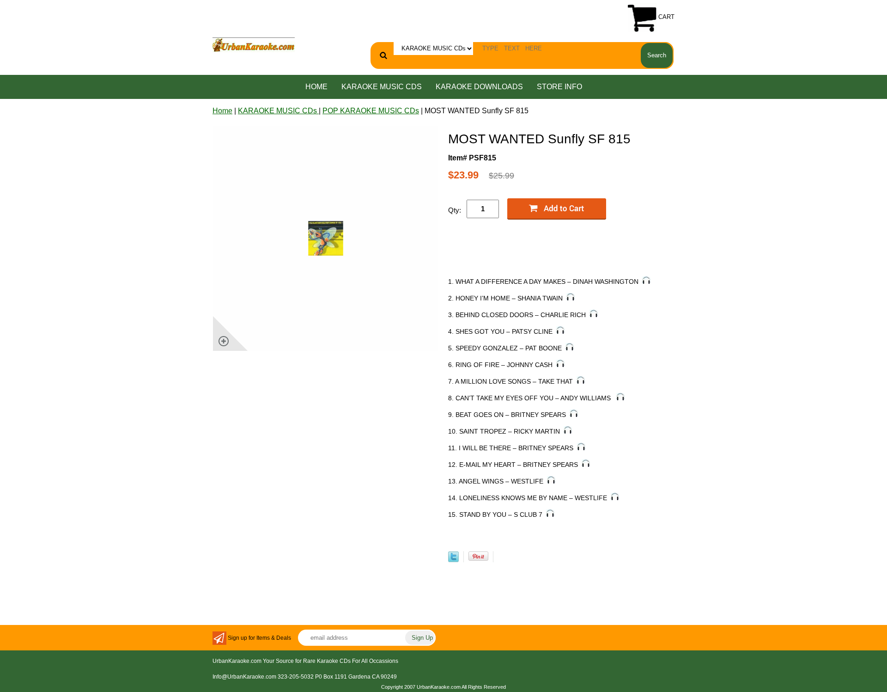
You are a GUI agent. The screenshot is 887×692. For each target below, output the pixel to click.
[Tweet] (453, 559)
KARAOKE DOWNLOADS (479, 87)
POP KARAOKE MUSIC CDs (370, 111)
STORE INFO (559, 87)
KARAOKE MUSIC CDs (381, 87)
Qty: (454, 210)
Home (316, 87)
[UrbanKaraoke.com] (254, 44)
